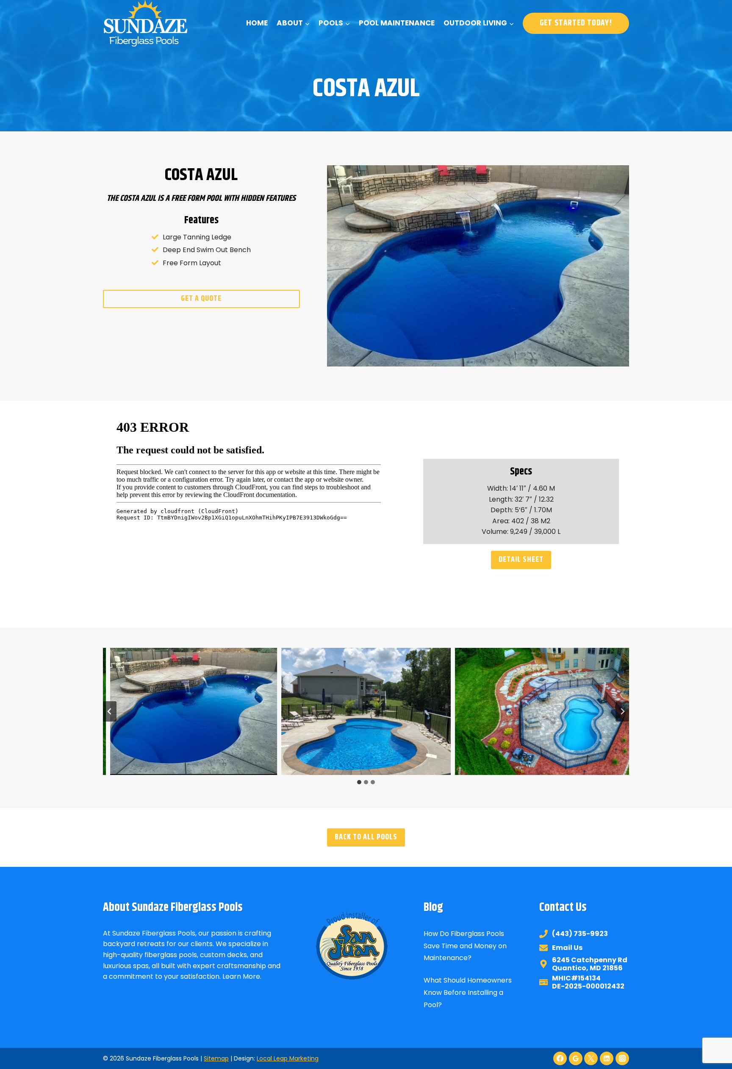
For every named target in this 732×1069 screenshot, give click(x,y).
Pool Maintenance (397, 23)
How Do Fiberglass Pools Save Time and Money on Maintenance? (465, 946)
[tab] (359, 782)
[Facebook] (560, 1058)
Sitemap (216, 1058)
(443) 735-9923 (580, 933)
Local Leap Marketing (288, 1058)
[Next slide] (622, 711)
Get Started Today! (576, 23)
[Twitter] (591, 1058)
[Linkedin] (606, 1058)
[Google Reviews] (575, 1058)
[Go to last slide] (109, 711)
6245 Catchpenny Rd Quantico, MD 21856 (589, 964)
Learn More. (241, 976)
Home (257, 23)
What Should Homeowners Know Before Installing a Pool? (468, 992)
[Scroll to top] (710, 1034)
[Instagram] (622, 1058)
